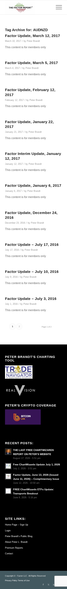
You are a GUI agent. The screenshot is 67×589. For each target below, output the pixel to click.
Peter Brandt (33, 41)
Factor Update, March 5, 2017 (31, 63)
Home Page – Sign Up (16, 524)
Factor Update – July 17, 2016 (32, 244)
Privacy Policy (11, 580)
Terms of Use (24, 580)
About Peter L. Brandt (16, 542)
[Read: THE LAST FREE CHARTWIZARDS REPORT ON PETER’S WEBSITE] (8, 451)
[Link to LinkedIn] (54, 584)
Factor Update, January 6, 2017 (33, 185)
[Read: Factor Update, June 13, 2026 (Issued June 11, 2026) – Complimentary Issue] (8, 476)
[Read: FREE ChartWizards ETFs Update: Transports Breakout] (8, 491)
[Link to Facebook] (43, 584)
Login (8, 530)
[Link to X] (48, 584)
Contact (9, 553)
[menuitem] (57, 7)
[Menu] (57, 7)
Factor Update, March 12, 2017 (32, 36)
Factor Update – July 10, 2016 (32, 272)
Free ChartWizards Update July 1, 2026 (36, 464)
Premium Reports (14, 547)
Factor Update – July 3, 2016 (30, 299)
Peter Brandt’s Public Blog (18, 536)
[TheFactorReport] (28, 7)
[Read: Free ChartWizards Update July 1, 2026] (8, 466)
